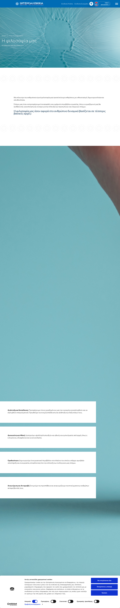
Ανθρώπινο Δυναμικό (16, 35)
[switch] (53, 601)
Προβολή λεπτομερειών (32, 604)
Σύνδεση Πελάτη (67, 4)
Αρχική (4, 35)
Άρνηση (104, 593)
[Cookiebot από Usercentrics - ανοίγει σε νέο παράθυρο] (12, 604)
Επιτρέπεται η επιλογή (104, 587)
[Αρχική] (29, 3)
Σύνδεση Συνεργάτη (81, 4)
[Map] (91, 4)
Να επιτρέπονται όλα (104, 580)
